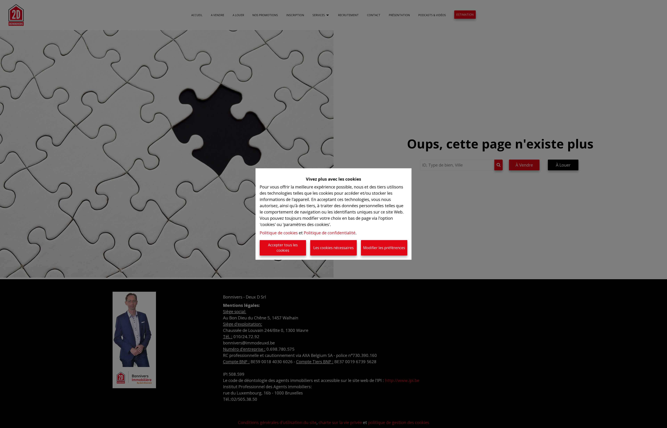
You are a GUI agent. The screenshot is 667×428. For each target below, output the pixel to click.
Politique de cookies (279, 233)
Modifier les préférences (384, 247)
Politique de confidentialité (329, 233)
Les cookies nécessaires (333, 247)
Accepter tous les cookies (283, 248)
